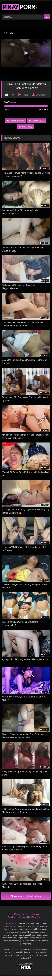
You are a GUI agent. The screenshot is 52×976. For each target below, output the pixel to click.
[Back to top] (44, 968)
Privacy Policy (21, 914)
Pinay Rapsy (26, 127)
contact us (14, 949)
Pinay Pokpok (37, 121)
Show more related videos (26, 896)
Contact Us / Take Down (30, 917)
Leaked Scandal (17, 121)
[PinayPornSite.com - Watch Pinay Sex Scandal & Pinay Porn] (21, 7)
